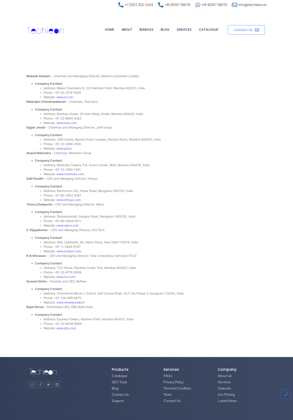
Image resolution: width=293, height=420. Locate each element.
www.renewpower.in (70, 302)
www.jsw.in (64, 148)
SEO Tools (119, 382)
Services (184, 29)
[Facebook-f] (40, 384)
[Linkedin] (57, 384)
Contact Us (120, 394)
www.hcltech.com (68, 251)
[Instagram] (32, 384)
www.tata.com (66, 123)
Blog (165, 29)
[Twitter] (48, 384)
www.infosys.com (68, 200)
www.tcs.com (65, 277)
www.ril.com (64, 97)
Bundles (146, 29)
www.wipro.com (67, 225)
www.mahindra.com (70, 174)
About (126, 29)
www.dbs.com (66, 328)
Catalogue (208, 29)
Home (109, 29)
